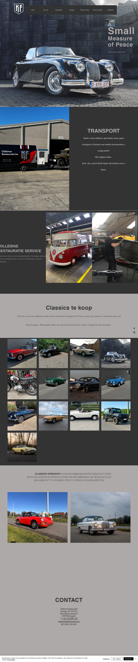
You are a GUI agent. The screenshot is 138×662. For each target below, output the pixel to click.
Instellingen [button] (106, 659)
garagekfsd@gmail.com (69, 621)
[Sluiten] (136, 658)
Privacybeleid (11, 660)
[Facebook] (134, 328)
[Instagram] (134, 332)
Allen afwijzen (117, 659)
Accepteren (128, 659)
